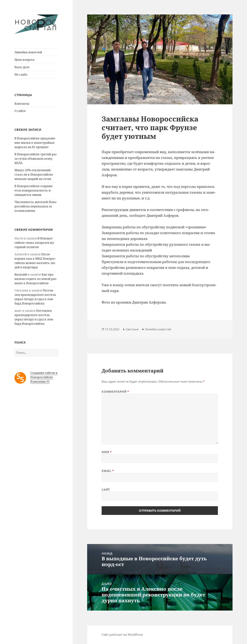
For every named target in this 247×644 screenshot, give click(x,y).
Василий (20, 274)
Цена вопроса (24, 60)
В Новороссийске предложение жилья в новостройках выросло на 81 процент (35, 142)
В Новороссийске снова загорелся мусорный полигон (34, 242)
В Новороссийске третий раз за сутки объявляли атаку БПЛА (35, 158)
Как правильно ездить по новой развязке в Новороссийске (35, 278)
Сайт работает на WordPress (122, 635)
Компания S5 (40, 381)
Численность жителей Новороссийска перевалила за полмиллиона (35, 206)
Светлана (132, 329)
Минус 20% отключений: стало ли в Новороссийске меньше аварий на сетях (33, 174)
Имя (107, 452)
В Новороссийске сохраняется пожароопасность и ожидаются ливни (33, 190)
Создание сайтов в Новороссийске (44, 375)
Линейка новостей (28, 52)
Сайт (106, 490)
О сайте (20, 111)
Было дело (21, 67)
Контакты (21, 104)
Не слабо (20, 74)
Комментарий (115, 392)
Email (108, 471)
